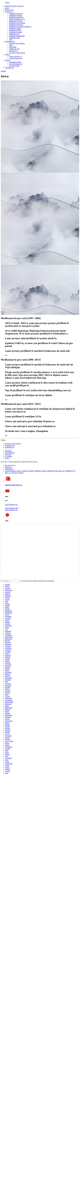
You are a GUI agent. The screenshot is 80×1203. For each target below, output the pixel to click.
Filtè (10, 40)
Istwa (11, 45)
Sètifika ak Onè (14, 49)
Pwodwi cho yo (10, 465)
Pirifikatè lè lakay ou (16, 13)
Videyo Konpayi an (15, 58)
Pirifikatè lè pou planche (17, 23)
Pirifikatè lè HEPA (15, 30)
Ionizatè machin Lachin (12, 471)
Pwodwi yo (9, 12)
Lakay (7, 8)
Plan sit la (8, 467)
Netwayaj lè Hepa (17, 473)
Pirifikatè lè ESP (14, 38)
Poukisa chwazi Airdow (17, 43)
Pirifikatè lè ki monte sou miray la (20, 26)
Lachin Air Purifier (27, 471)
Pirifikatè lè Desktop (16, 21)
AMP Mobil (9, 469)
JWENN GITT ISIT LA (13, 485)
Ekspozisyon (13, 51)
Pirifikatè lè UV (14, 34)
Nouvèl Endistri (14, 66)
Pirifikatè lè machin (15, 15)
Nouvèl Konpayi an (15, 64)
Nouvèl (7, 60)
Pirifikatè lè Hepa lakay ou (55, 471)
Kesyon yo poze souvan (17, 53)
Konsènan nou (10, 41)
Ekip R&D (12, 47)
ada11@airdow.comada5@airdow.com (11, 509)
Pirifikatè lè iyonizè (15, 32)
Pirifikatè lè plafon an (16, 25)
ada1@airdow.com (11, 504)
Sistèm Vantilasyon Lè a (17, 19)
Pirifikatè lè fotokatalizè (17, 36)
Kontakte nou (9, 67)
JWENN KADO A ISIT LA (14, 6)
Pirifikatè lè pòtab (15, 28)
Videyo (7, 54)
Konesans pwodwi (15, 62)
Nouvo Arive (9, 10)
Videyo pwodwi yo (15, 56)
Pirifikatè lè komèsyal (16, 17)
